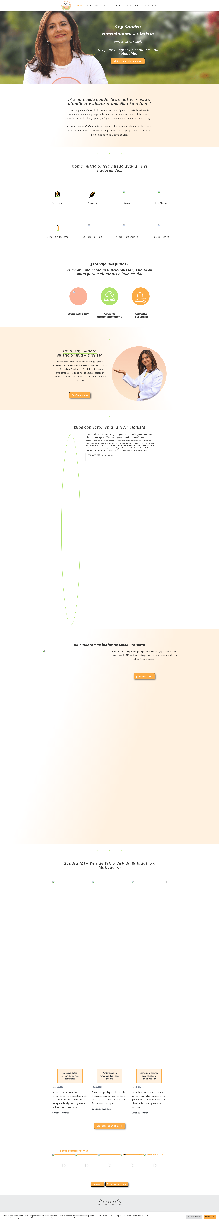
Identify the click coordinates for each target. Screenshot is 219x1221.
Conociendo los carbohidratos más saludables (70, 1076)
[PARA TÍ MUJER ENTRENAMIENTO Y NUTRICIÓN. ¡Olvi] (63, 1165)
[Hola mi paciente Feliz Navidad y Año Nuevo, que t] (86, 1165)
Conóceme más (80, 395)
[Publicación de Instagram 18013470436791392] (155, 1165)
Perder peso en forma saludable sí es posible (109, 1076)
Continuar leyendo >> (62, 1112)
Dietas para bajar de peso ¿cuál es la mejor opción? (149, 1076)
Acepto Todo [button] (209, 1217)
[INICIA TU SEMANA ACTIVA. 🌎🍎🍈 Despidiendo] (132, 1165)
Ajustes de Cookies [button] (194, 1217)
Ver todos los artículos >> (109, 1125)
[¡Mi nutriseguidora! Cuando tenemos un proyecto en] (109, 1165)
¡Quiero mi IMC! (144, 676)
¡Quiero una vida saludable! (128, 61)
